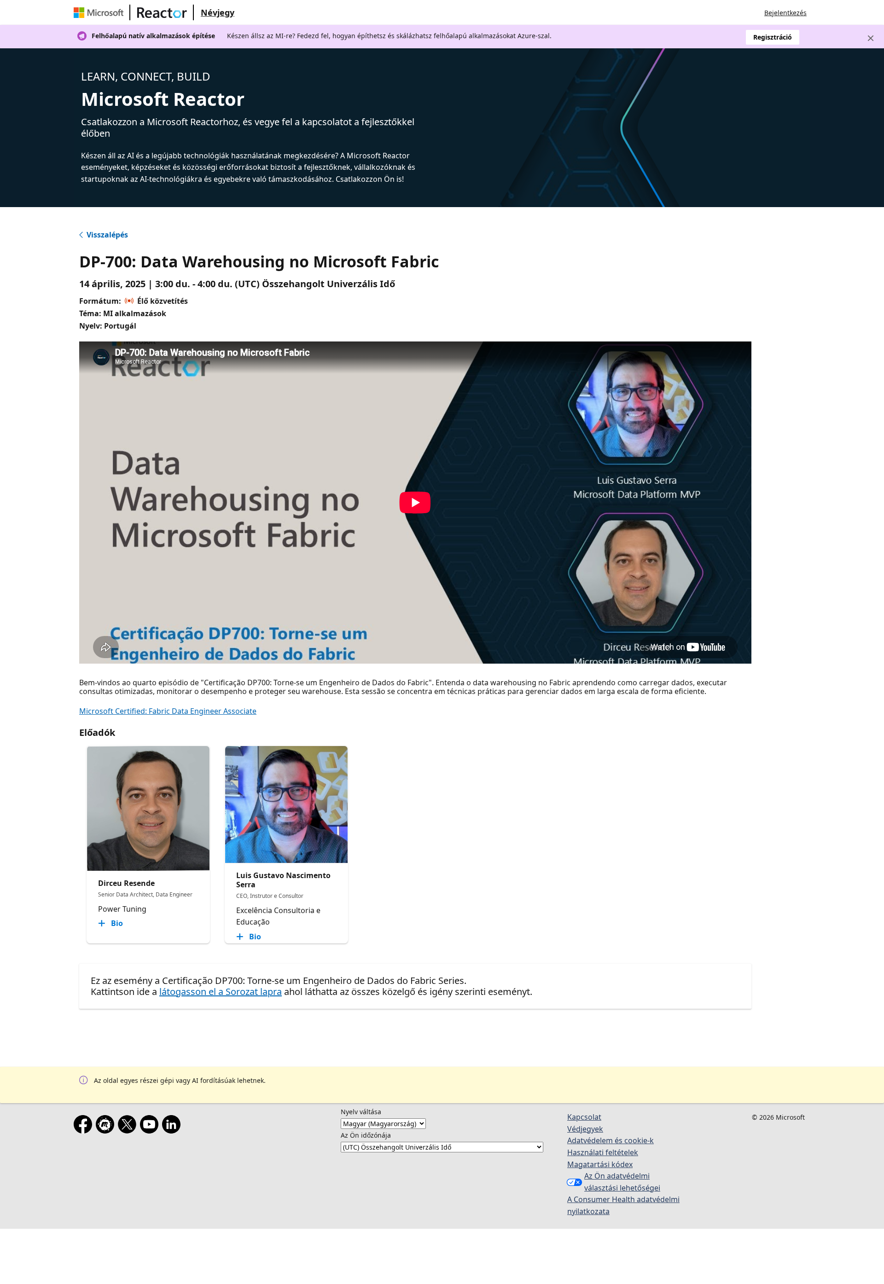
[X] (129, 1126)
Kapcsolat (584, 1117)
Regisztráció (772, 37)
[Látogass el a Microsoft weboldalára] (100, 12)
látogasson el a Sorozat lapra (220, 991)
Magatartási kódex (600, 1164)
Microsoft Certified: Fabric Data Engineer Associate (167, 711)
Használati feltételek (602, 1152)
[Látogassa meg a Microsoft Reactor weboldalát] (162, 12)
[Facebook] (85, 1126)
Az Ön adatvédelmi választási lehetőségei (622, 1182)
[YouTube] (151, 1126)
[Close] (870, 38)
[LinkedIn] (173, 1126)
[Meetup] (107, 1126)
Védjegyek (585, 1129)
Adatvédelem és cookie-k (610, 1140)
